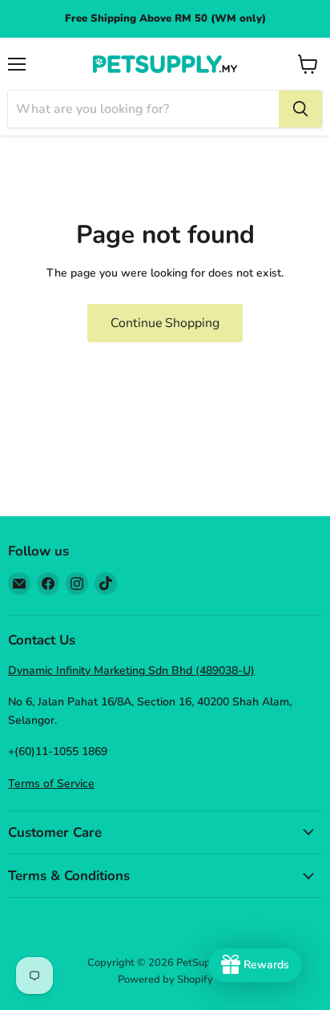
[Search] (300, 109)
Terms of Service (51, 783)
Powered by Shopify (165, 979)
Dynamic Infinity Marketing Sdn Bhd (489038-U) (131, 670)
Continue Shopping (165, 323)
